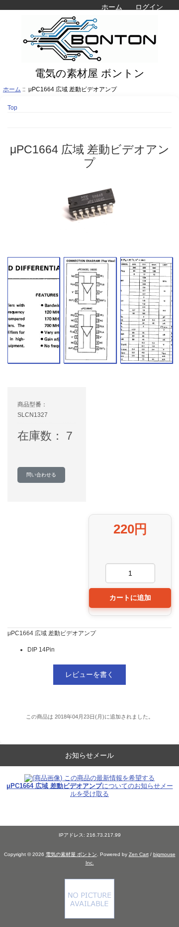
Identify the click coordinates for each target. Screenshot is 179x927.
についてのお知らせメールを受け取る (89, 789)
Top (12, 107)
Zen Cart (139, 854)
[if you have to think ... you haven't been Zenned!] (89, 916)
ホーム (111, 7)
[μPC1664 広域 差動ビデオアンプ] (33, 310)
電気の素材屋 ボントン (71, 854)
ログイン (149, 7)
